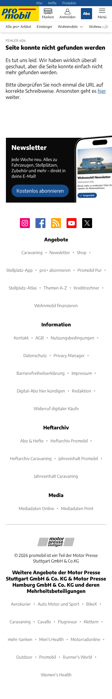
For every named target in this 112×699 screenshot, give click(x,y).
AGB (39, 337)
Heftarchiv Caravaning (31, 458)
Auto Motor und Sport (58, 604)
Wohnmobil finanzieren (56, 305)
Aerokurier (21, 604)
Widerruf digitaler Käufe (56, 408)
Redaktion (81, 390)
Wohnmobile (68, 26)
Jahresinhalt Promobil (78, 458)
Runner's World (77, 657)
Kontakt (21, 337)
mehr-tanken (20, 639)
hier (102, 91)
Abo (39, 3)
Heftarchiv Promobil (69, 440)
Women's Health (56, 674)
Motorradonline (85, 639)
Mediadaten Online (36, 508)
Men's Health (51, 639)
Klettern (91, 621)
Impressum (82, 373)
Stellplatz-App (19, 270)
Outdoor (24, 657)
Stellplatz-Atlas (23, 287)
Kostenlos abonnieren (40, 191)
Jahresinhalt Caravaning (56, 476)
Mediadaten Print (77, 508)
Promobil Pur (89, 270)
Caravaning (32, 252)
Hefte (52, 3)
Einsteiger (44, 26)
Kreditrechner (86, 287)
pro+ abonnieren (55, 270)
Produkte (69, 3)
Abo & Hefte (32, 440)
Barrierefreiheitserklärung (40, 373)
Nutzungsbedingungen (72, 337)
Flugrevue (67, 621)
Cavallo (44, 621)
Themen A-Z (55, 287)
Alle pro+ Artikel (18, 26)
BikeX (91, 604)
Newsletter (59, 252)
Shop (81, 252)
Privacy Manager (69, 355)
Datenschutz (35, 355)
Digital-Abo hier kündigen (41, 390)
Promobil (47, 657)
